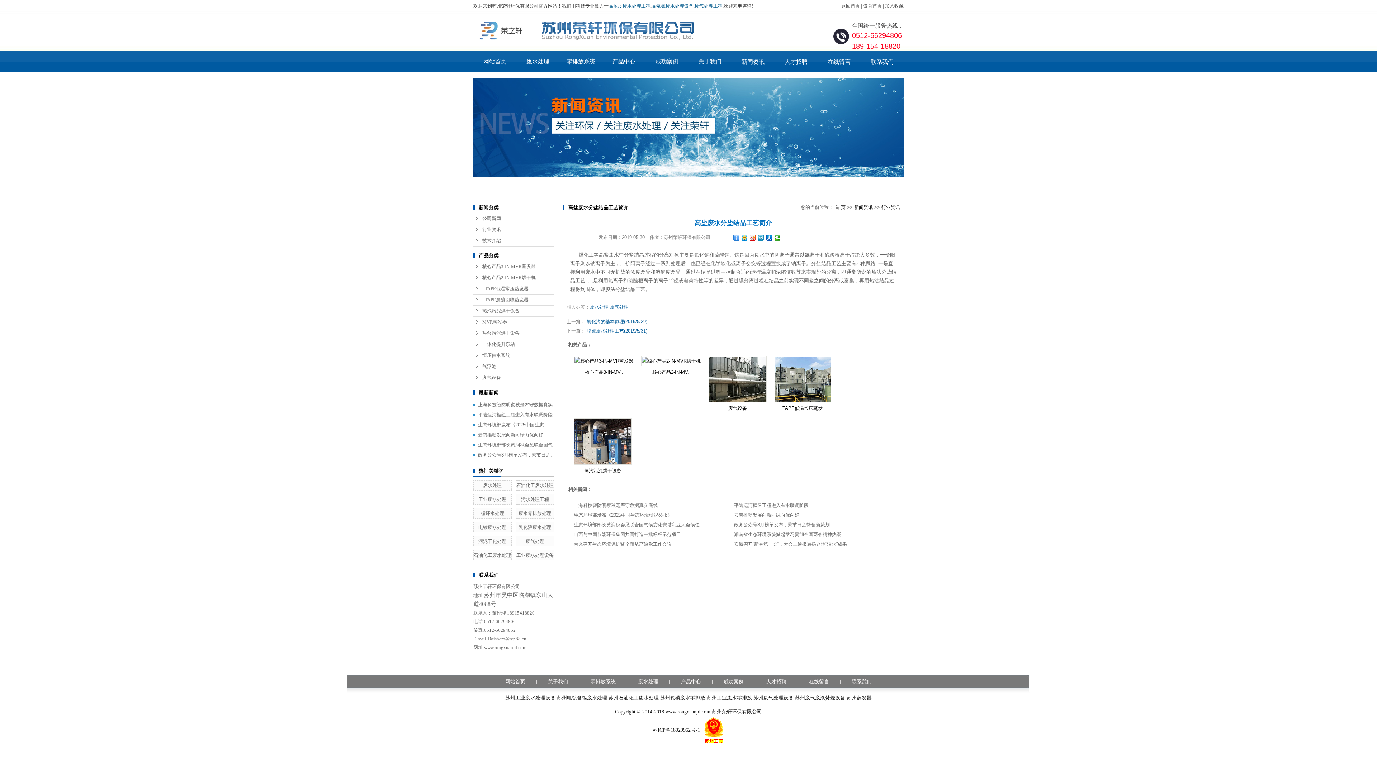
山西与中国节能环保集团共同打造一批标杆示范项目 (627, 534)
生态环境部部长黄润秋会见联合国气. (516, 445)
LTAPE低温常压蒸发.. (802, 408)
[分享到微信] (778, 238)
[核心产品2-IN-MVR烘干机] (671, 361)
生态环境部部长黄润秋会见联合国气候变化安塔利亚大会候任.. (638, 524)
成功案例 (667, 61)
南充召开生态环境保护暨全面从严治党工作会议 (623, 544)
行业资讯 (491, 229)
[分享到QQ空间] (745, 238)
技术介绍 (491, 240)
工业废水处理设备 (535, 555)
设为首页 (872, 6)
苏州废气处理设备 (773, 698)
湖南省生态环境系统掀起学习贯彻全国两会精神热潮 (787, 534)
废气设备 (491, 377)
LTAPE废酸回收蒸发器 (505, 299)
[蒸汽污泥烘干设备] (603, 441)
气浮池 (489, 366)
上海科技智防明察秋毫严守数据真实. (516, 404)
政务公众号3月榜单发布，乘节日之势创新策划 (782, 524)
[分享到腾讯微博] (761, 238)
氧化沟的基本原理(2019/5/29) (617, 321)
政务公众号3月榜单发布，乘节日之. (515, 455)
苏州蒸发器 (859, 698)
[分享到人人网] (769, 238)
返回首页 (850, 6)
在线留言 (839, 62)
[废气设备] (738, 379)
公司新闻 (491, 218)
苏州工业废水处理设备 (530, 698)
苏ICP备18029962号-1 (676, 730)
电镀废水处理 (492, 527)
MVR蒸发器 (494, 322)
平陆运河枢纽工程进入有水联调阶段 (515, 414)
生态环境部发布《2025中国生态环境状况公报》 (623, 515)
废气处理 (535, 541)
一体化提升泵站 (498, 344)
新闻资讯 (753, 62)
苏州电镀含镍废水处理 (582, 698)
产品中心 (623, 61)
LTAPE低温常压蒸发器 (505, 288)
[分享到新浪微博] (753, 238)
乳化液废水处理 (535, 527)
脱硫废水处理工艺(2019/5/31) (617, 331)
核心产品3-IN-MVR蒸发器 (509, 266)
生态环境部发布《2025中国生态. (511, 424)
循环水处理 (492, 513)
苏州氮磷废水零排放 (682, 698)
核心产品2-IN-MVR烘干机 (509, 277)
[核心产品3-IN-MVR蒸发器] (604, 361)
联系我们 (882, 62)
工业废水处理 (492, 499)
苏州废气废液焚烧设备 (820, 698)
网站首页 (494, 61)
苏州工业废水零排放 (729, 698)
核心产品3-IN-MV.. (604, 372)
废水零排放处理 (535, 513)
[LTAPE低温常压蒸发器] (803, 379)
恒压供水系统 (496, 355)
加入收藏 (894, 6)
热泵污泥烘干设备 (501, 333)
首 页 (840, 207)
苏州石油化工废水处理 (634, 698)
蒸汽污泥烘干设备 (501, 311)
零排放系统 (581, 61)
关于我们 (710, 61)
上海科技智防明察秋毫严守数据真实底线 (616, 505)
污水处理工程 (535, 499)
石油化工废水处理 (535, 485)
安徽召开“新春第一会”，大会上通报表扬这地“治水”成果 (790, 544)
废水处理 (537, 61)
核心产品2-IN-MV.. (671, 372)
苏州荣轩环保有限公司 (737, 712)
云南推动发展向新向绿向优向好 (510, 435)
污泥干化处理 (492, 541)
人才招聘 (796, 62)
